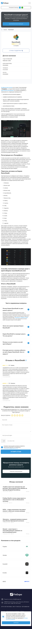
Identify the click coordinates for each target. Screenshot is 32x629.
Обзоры (27, 491)
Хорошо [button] (16, 622)
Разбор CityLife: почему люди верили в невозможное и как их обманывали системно (14, 499)
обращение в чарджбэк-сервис (21, 317)
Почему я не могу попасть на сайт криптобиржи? (13, 343)
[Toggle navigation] (30, 3)
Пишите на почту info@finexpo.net (12, 599)
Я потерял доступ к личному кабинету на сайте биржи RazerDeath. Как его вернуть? (14, 352)
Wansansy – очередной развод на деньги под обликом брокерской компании (15, 520)
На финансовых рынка (6, 87)
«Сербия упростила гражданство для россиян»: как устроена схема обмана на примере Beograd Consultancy (15, 488)
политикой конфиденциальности (11, 448)
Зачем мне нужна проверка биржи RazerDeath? (13, 327)
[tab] (16, 309)
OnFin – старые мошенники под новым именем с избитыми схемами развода (14, 510)
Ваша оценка (5, 415)
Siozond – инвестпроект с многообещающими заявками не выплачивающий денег (12, 530)
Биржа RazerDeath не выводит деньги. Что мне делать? (14, 335)
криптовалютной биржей (7, 90)
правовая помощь (13, 7)
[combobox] (3, 441)
